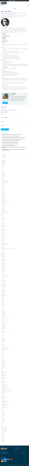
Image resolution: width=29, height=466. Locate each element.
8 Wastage (3, 171)
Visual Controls (3, 419)
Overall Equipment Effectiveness (6, 349)
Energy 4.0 (3, 242)
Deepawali (3, 226)
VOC (2, 422)
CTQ (2, 221)
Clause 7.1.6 (3, 204)
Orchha (2, 346)
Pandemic (3, 351)
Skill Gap (3, 394)
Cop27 (2, 216)
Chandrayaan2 (3, 200)
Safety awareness (4, 385)
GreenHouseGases (4, 269)
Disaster (3, 229)
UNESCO (3, 415)
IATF (2, 273)
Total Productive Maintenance (5, 407)
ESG (2, 251)
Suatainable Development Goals (6, 401)
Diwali (2, 231)
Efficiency (3, 235)
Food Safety (3, 264)
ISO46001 (3, 302)
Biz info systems (22, 465)
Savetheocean (3, 389)
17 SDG (2, 165)
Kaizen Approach (4, 312)
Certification (3, 199)
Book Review (3, 191)
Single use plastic (4, 392)
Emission (3, 238)
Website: (2, 121)
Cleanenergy (3, 205)
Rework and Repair (4, 375)
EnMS (2, 246)
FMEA (2, 261)
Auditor (2, 179)
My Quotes (23, 453)
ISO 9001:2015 (3, 291)
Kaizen (2, 311)
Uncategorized (3, 414)
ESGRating (3, 255)
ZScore (2, 441)
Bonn (2, 188)
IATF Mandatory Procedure (5, 276)
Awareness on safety (4, 182)
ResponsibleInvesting (4, 372)
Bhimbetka (3, 183)
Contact (23, 449)
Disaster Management (4, 230)
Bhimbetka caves (4, 184)
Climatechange (3, 208)
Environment (3, 247)
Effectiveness (3, 234)
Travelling (3, 411)
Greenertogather (4, 268)
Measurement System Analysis (5, 328)
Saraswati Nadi (3, 388)
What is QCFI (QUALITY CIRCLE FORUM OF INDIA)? (8, 145)
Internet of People (4, 286)
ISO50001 (3, 303)
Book (22, 450)
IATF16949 (3, 277)
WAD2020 (3, 423)
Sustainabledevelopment (5, 405)
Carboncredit (3, 196)
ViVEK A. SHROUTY (13, 13)
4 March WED (3, 166)
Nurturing (3, 342)
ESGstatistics (3, 259)
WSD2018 (3, 435)
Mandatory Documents (4, 325)
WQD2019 (3, 432)
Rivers (2, 380)
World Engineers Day (4, 428)
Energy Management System (5, 243)
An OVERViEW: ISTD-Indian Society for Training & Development (10, 140)
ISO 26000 (3, 289)
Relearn (3, 368)
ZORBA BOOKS (3, 440)
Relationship (3, 367)
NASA (2, 337)
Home (16, 449)
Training (3, 410)
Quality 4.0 (3, 359)
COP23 (2, 213)
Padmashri (3, 350)
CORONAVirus (3, 218)
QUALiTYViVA (3, 363)
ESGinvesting (3, 252)
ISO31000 (3, 299)
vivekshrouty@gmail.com (25, 0)
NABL (2, 336)
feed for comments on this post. (6, 110)
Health (2, 272)
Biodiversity (3, 187)
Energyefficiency (4, 244)
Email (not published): (4, 117)
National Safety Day (4, 338)
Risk (2, 376)
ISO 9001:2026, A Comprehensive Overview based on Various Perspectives (12, 134)
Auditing (3, 178)
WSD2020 (3, 436)
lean (2, 319)
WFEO (2, 424)
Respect (3, 371)
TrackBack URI (14, 110)
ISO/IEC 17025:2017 (4, 294)
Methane (3, 329)
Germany (3, 265)
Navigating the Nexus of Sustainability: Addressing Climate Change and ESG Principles (13, 137)
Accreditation (3, 174)
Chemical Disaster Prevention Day (6, 201)
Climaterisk (3, 209)
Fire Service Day (4, 260)
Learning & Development (5, 321)
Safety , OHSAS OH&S (4, 384)
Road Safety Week (4, 381)
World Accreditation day (5, 427)
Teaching (3, 406)
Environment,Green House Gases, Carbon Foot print (8, 248)
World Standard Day (4, 431)
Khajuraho (3, 316)
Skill (2, 393)
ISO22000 (3, 298)
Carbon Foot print (4, 195)
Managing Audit (3, 324)
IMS (2, 281)
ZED (2, 437)
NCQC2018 (3, 341)
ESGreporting (3, 256)
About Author (16, 450)
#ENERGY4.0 (3, 162)
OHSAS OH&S (3, 345)
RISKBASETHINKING (4, 377)
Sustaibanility (3, 402)
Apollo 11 (3, 175)
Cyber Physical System (4, 225)
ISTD (2, 308)
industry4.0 (3, 282)
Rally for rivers (3, 364)
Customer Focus (4, 222)
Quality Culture (3, 362)
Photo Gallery (17, 453)
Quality (2, 358)
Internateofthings (4, 285)
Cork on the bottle (4, 217)
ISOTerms (3, 306)
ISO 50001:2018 (4, 290)
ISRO (2, 307)
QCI (2, 355)
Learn (2, 320)
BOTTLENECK (3, 192)
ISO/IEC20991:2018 (4, 295)
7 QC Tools (22, 13)
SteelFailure (3, 398)
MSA (2, 333)
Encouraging (3, 239)
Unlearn (3, 418)
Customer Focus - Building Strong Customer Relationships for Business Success (12, 139)
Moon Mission (3, 332)
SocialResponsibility (4, 397)
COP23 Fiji (3, 214)
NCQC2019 (4, 354)
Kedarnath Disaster (4, 315)
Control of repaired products (5, 212)
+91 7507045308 (19, 0)
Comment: (2, 125)
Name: (2, 113)
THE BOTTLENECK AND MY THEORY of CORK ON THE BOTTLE (10, 142)
